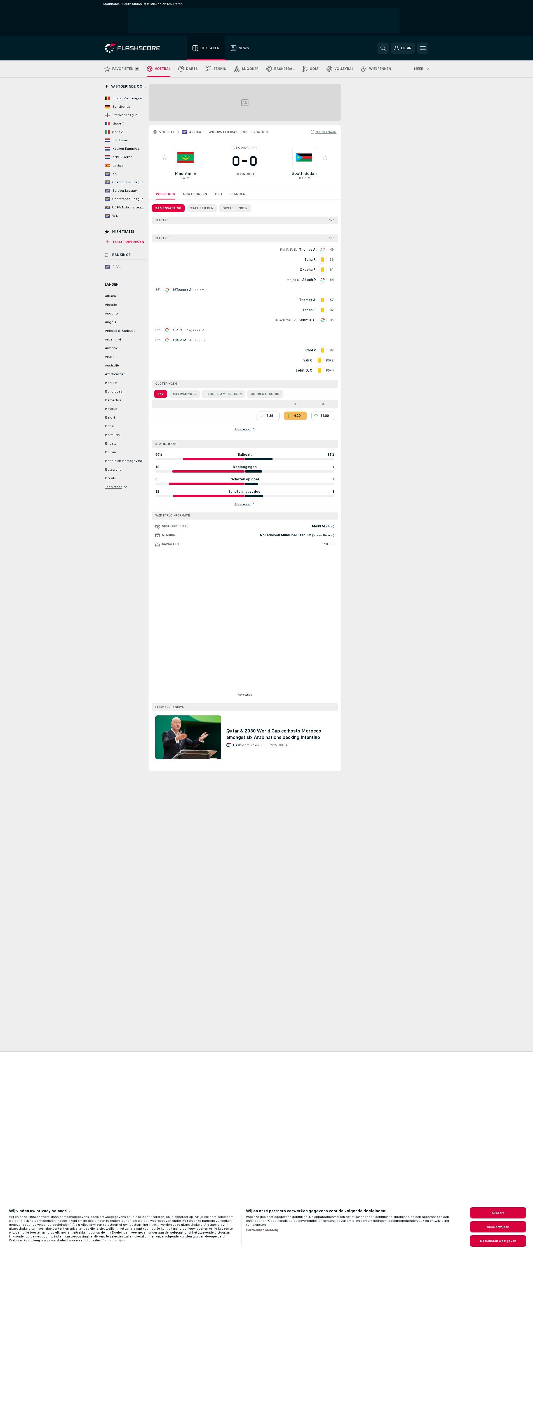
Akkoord (498, 1213)
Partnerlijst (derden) (262, 1230)
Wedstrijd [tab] (165, 194)
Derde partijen (113, 1240)
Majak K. (293, 280)
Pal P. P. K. (288, 249)
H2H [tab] (218, 194)
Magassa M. (195, 330)
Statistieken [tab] (201, 208)
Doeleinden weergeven (498, 1241)
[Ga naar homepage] (136, 48)
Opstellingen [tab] (235, 208)
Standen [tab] (237, 194)
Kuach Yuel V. (285, 320)
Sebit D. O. (307, 320)
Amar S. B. (197, 340)
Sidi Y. (178, 330)
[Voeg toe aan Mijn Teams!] (164, 157)
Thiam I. (201, 290)
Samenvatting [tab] (168, 208)
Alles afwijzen (498, 1227)
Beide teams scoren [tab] (223, 394)
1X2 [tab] (161, 394)
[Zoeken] (383, 48)
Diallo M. (180, 340)
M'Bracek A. (182, 290)
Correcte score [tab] (265, 394)
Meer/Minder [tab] (184, 394)
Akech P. (309, 280)
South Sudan (304, 173)
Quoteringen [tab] (195, 194)
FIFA (182, 178)
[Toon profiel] (185, 157)
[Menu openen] (422, 48)
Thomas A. (307, 249)
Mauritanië (185, 173)
